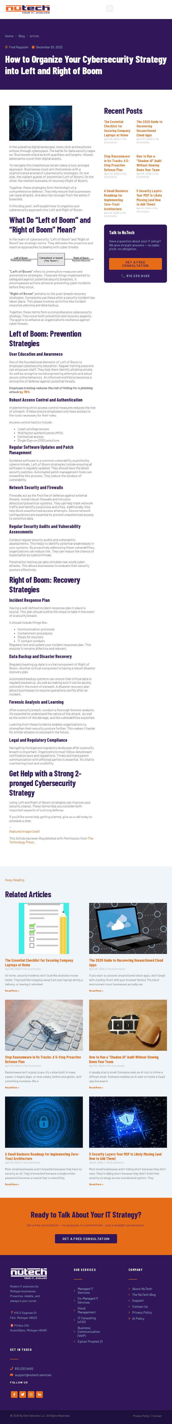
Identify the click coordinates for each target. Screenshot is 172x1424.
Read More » (12, 990)
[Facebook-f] (14, 1394)
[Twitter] (22, 1394)
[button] (109, 8)
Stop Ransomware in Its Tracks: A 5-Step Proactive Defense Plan (117, 163)
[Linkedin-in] (39, 1394)
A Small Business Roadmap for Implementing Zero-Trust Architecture (116, 199)
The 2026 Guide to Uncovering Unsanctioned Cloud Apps (149, 128)
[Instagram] (31, 1394)
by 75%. (25, 392)
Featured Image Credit (24, 831)
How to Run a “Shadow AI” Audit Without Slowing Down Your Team (149, 163)
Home (9, 36)
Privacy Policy (141, 1416)
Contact (157, 1416)
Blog (21, 36)
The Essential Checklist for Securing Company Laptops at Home (117, 128)
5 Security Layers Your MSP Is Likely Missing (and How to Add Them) (149, 197)
